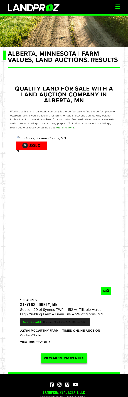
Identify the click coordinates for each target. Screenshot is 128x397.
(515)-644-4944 (65, 127)
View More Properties (64, 358)
